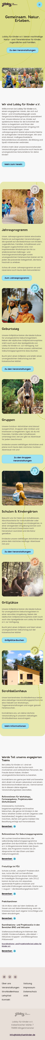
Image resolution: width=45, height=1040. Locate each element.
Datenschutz (30, 991)
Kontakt (6, 999)
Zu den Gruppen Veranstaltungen (22, 459)
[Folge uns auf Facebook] (9, 978)
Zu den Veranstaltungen (22, 50)
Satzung (27, 983)
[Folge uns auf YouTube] (15, 978)
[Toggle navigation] (39, 4)
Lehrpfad (6, 995)
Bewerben (7, 826)
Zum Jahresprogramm (17, 277)
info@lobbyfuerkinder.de (22, 1034)
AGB (25, 995)
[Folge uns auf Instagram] (4, 978)
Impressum (29, 987)
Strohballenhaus (10, 991)
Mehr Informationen (15, 726)
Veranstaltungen (10, 987)
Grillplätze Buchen (14, 640)
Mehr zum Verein (13, 164)
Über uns (6, 983)
